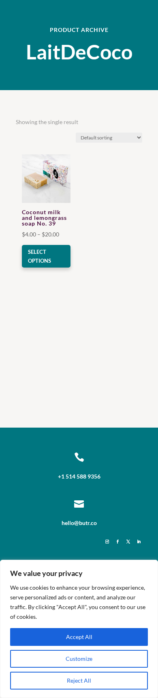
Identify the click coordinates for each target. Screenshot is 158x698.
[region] (79, 629)
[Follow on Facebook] (117, 542)
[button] (45, 161)
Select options (39, 256)
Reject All (79, 680)
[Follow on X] (128, 542)
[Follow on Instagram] (107, 542)
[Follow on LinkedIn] (138, 542)
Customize (79, 658)
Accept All (79, 636)
